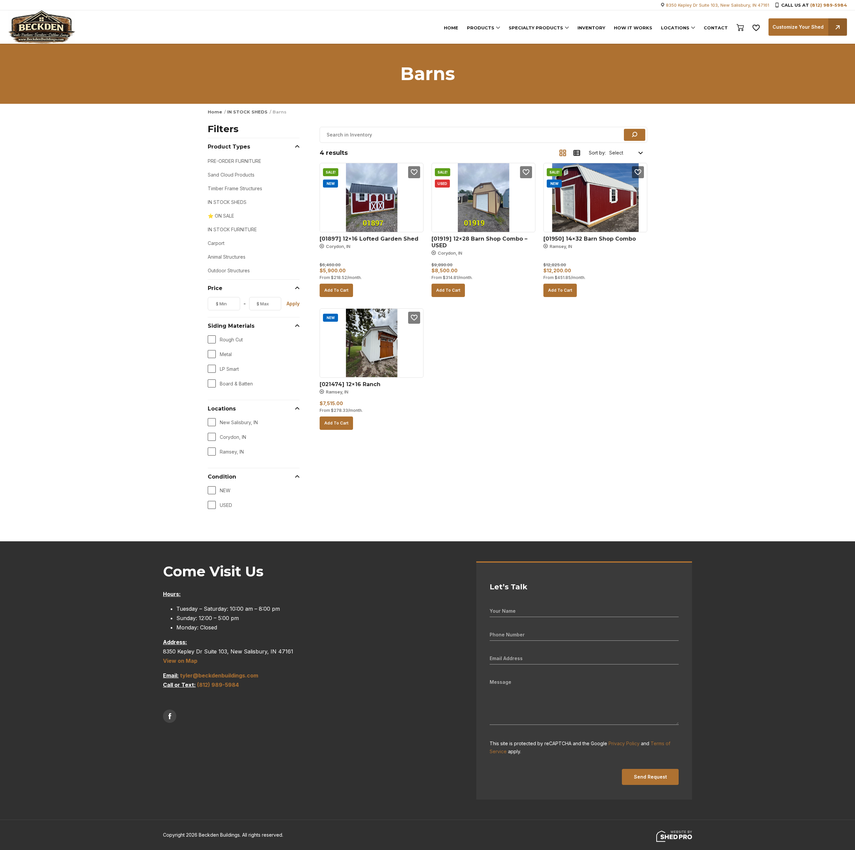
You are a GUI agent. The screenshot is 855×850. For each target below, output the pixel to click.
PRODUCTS (480, 27)
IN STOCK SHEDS (247, 111)
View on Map (180, 660)
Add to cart (336, 290)
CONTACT (716, 27)
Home (215, 111)
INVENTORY (591, 27)
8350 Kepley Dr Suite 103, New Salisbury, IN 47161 (717, 5)
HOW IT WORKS (633, 27)
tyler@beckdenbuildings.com (219, 675)
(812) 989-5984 (828, 5)
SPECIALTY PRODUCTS (536, 27)
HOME (451, 27)
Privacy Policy (624, 743)
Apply (293, 303)
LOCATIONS (675, 27)
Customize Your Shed (798, 27)
